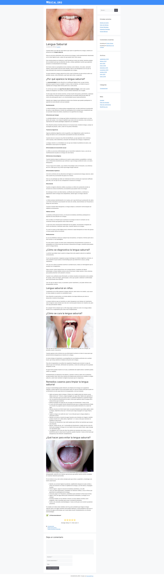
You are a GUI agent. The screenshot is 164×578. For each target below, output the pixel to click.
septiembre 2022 (104, 59)
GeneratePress (89, 576)
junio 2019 (102, 74)
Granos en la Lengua (52, 527)
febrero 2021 (103, 61)
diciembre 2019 (104, 67)
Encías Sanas (109, 43)
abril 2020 (102, 63)
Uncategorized (51, 526)
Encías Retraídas (104, 27)
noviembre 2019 (104, 70)
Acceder (102, 100)
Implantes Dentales (105, 29)
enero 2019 (103, 76)
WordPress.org (103, 107)
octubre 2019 (103, 72)
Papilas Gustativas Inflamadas (54, 529)
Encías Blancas (104, 31)
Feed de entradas (104, 102)
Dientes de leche (104, 22)
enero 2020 (103, 65)
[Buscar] (116, 10)
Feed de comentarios (105, 104)
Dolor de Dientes (104, 25)
